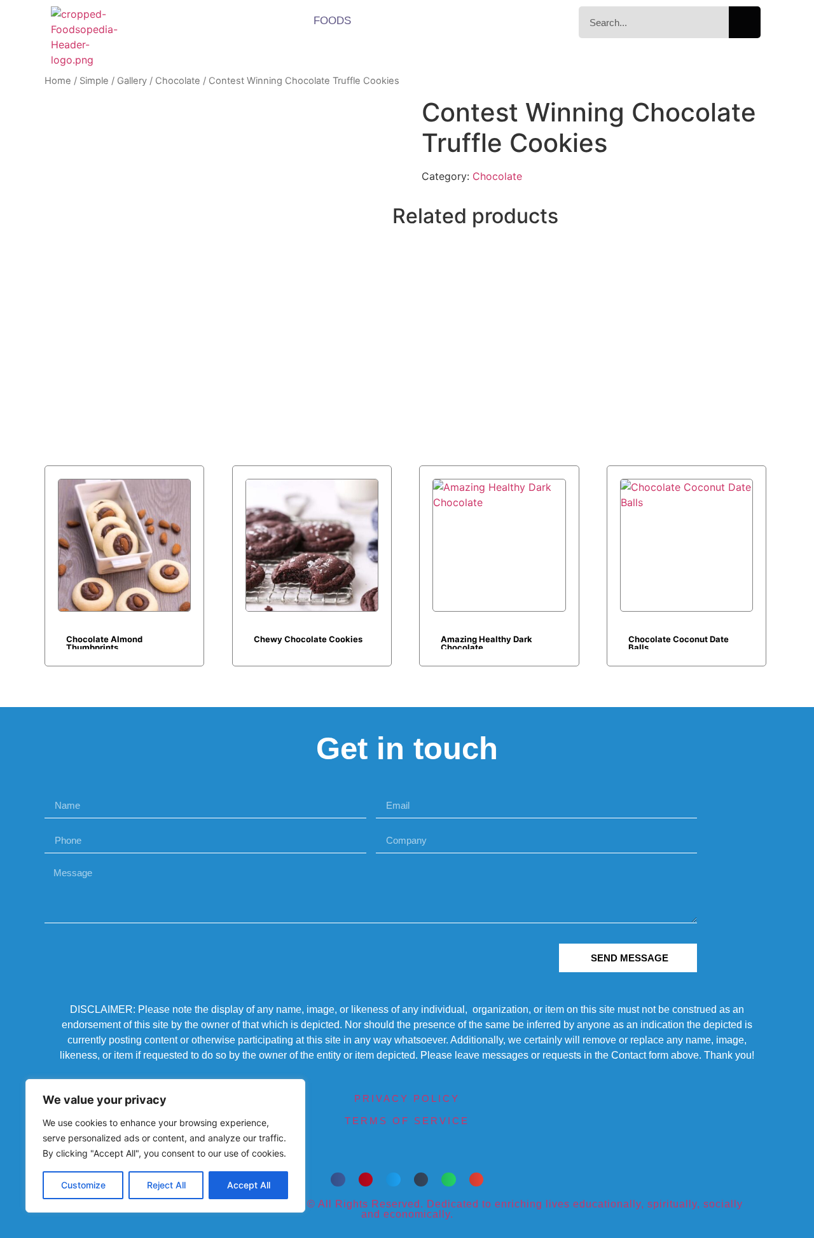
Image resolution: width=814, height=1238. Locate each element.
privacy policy (407, 1098)
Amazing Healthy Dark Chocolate (486, 641)
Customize (83, 1185)
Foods (332, 21)
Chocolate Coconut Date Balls (678, 641)
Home (58, 80)
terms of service (407, 1120)
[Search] (745, 22)
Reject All (166, 1185)
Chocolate (177, 80)
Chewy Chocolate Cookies (308, 639)
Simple (94, 80)
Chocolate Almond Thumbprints (104, 641)
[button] (338, 1180)
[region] (165, 1146)
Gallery (132, 80)
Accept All (248, 1185)
